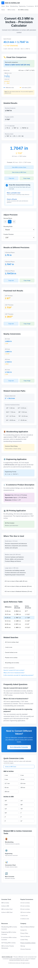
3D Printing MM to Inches (8, 942)
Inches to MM (5, 906)
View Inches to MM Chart (19, 172)
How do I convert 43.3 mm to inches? (14, 670)
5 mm (6, 779)
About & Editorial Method (27, 927)
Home (3, 6)
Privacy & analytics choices (27, 942)
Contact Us (23, 930)
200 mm (7, 791)
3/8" (22, 804)
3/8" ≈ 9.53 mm (22, 412)
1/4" (22, 800)
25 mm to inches (25, 906)
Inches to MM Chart (10, 766)
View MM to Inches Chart (19, 167)
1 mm (6, 775)
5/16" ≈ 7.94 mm (10, 412)
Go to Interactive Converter (19, 747)
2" (5, 817)
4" (21, 817)
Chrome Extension (25, 949)
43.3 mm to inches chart (12, 642)
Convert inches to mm (11, 652)
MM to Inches (11, 9)
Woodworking (14, 6)
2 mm (22, 775)
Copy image (26, 178)
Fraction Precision (9, 234)
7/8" (22, 808)
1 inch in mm (8, 647)
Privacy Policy (24, 933)
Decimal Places (8, 218)
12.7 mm (7, 783)
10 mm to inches (25, 902)
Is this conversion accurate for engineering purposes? (19, 675)
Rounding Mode (8, 226)
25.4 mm (23, 783)
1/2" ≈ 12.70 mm (10, 416)
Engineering (22, 6)
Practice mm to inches (11, 657)
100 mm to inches (25, 912)
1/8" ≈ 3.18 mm (10, 408)
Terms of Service (25, 936)
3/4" (6, 813)
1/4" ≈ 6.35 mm (22, 408)
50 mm (7, 787)
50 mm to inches (25, 909)
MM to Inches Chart (6, 909)
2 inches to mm (24, 918)
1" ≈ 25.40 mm (22, 420)
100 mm (23, 787)
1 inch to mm (24, 915)
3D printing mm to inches (12, 662)
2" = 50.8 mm (10, 398)
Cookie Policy (24, 939)
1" (21, 813)
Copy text (11, 178)
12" (21, 821)
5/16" (6, 804)
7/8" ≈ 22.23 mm (23, 416)
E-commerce (30, 6)
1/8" (6, 800)
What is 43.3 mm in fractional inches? (14, 672)
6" (5, 821)
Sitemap (22, 946)
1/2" (6, 808)
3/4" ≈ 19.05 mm (10, 420)
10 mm (22, 779)
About (7, 6)
